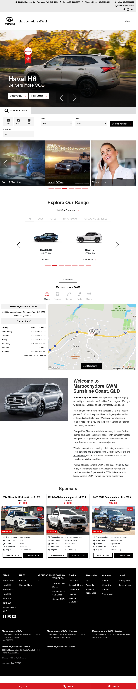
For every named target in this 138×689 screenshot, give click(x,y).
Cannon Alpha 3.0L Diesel (58, 593)
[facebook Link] (124, 9)
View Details (12, 555)
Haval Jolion (8, 580)
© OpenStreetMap (128, 368)
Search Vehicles (119, 123)
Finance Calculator (73, 600)
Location (7, 129)
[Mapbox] (55, 367)
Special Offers (76, 585)
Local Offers (75, 589)
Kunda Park (68, 279)
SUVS (41, 218)
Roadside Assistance (91, 591)
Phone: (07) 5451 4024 (61, 637)
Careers (106, 589)
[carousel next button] (74, 97)
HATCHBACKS (70, 218)
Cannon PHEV (58, 599)
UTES (53, 218)
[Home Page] (9, 21)
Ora (37, 580)
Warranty (90, 585)
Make (43, 118)
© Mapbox (117, 368)
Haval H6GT (8, 589)
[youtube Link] (132, 9)
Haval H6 (7, 585)
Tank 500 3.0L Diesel (58, 585)
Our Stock (74, 580)
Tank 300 (7, 598)
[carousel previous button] (61, 97)
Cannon (22, 580)
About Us (106, 585)
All (30, 218)
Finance (72, 593)
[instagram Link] (128, 9)
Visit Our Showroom (66, 210)
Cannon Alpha (25, 585)
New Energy (107, 593)
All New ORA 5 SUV (9, 609)
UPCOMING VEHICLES (95, 218)
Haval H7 (7, 593)
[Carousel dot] (51, 188)
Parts (88, 580)
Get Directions (90, 365)
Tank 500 (7, 602)
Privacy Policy (125, 580)
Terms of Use (125, 585)
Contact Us (33, 555)
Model (78, 118)
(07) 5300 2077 (27, 315)
